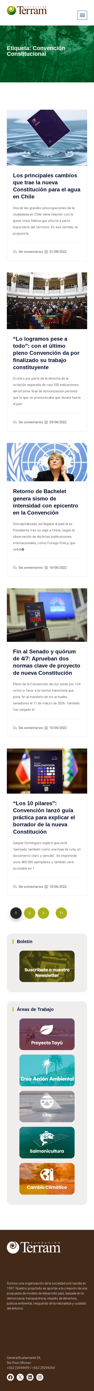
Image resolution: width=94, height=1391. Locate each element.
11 (61, 913)
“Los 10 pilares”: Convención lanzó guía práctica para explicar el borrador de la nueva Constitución (44, 817)
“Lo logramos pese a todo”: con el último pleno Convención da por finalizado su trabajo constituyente (46, 353)
